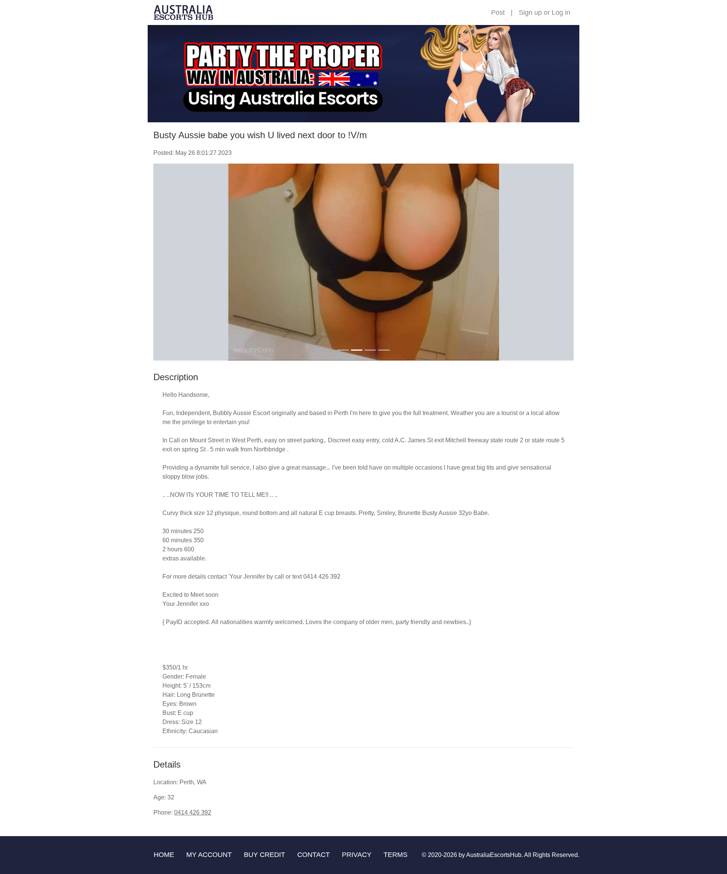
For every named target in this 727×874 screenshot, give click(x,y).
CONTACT (313, 854)
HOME (164, 854)
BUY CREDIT (264, 854)
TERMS (395, 854)
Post (498, 12)
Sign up (530, 12)
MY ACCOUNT (209, 854)
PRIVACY (356, 854)
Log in (561, 12)
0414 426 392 (192, 812)
